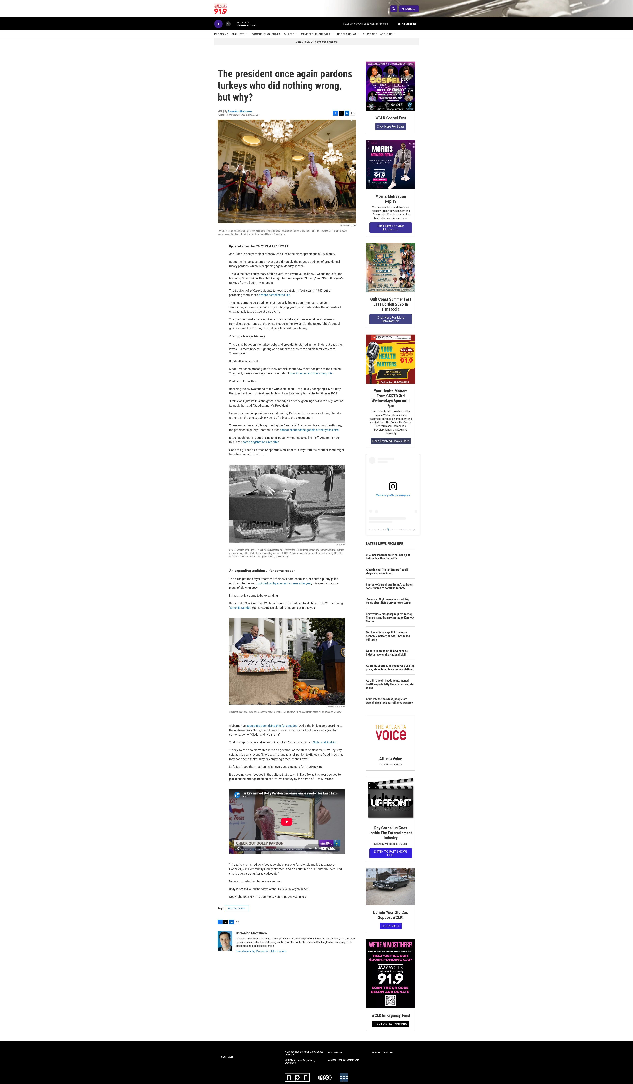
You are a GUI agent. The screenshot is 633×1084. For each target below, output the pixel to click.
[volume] (228, 24)
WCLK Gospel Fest (391, 118)
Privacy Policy (335, 1052)
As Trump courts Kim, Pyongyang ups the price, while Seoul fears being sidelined (390, 667)
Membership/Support (315, 34)
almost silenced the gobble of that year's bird (309, 430)
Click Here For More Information (390, 319)
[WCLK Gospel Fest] (390, 86)
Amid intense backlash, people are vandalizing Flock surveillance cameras (389, 700)
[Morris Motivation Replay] (390, 164)
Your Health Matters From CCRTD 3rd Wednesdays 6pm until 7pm (391, 398)
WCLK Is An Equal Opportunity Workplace (300, 1061)
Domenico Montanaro (240, 111)
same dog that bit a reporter (261, 442)
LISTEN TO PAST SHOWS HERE (390, 853)
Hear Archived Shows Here (390, 441)
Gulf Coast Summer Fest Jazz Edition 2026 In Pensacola (390, 304)
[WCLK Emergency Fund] (390, 973)
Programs (221, 34)
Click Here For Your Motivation (390, 227)
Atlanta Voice (390, 758)
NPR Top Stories (236, 908)
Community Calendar (266, 34)
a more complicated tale (274, 295)
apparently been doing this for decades (271, 725)
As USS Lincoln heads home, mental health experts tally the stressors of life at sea (390, 684)
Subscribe (370, 34)
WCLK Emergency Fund (390, 1015)
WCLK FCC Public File (382, 1052)
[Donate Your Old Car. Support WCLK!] (390, 886)
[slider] (233, 24)
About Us (386, 34)
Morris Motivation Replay (390, 199)
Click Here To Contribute (391, 1024)
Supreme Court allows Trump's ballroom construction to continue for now (389, 586)
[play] (218, 24)
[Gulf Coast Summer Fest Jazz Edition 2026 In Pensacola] (390, 267)
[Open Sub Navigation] (247, 34)
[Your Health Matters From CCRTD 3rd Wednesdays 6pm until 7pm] (390, 359)
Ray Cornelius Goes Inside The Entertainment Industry (390, 832)
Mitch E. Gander (240, 607)
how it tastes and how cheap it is (311, 373)
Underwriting (346, 34)
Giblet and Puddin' (324, 742)
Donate (410, 8)
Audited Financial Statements (343, 1060)
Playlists (238, 34)
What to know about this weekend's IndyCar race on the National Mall (387, 652)
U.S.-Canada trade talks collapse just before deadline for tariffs (388, 556)
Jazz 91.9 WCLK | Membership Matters (316, 41)
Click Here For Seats (391, 126)
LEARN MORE (390, 926)
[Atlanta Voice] (390, 733)
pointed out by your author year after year (284, 583)
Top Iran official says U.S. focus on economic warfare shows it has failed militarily (388, 636)
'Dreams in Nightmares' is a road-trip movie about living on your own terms (388, 600)
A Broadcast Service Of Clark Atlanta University (304, 1053)
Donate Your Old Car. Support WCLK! (390, 915)
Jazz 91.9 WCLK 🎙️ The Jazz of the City (390, 529)
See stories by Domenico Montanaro (261, 951)
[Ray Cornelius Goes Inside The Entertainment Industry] (390, 799)
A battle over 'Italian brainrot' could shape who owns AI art (387, 571)
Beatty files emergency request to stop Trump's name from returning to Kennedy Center (390, 617)
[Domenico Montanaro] (225, 941)
